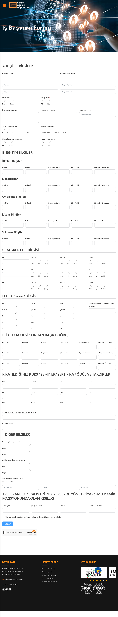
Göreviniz (25, 342)
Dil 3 (3, 282)
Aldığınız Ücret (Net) (105, 342)
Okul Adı (5, 167)
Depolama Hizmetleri (49, 575)
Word (62, 303)
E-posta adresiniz (85, 110)
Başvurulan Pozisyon (67, 73)
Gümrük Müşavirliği (48, 568)
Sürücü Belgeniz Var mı (10, 126)
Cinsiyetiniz (6, 98)
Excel (33, 303)
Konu (4, 382)
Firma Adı (5, 342)
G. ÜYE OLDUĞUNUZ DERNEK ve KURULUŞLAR (19, 413)
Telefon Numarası (95, 506)
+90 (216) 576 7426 (11, 585)
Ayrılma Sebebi (84, 342)
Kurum (33, 382)
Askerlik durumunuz (48, 126)
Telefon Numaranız (48, 110)
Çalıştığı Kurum (36, 506)
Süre (61, 382)
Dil (3, 257)
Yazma (62, 257)
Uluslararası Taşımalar (49, 582)
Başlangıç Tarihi (54, 167)
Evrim (4, 303)
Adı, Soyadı (6, 506)
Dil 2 (3, 270)
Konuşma (92, 257)
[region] (98, 572)
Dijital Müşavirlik (47, 572)
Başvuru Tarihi (7, 73)
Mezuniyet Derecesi (101, 167)
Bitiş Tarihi (75, 167)
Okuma (34, 257)
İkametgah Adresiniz (9, 110)
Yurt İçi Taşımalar (47, 578)
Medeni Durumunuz (48, 139)
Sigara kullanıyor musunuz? (12, 139)
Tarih (90, 382)
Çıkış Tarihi (64, 342)
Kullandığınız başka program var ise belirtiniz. (101, 305)
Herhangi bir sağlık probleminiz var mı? (16, 442)
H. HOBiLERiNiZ (7, 423)
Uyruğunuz (45, 98)
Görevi (62, 506)
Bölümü (28, 167)
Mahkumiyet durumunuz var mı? (14, 460)
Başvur (8, 524)
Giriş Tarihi (44, 342)
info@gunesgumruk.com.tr (14, 579)
